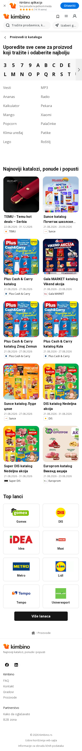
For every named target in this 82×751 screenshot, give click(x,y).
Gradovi (8, 692)
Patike (46, 132)
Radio (45, 96)
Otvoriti (69, 6)
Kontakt (8, 686)
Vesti (7, 87)
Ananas (9, 96)
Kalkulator (11, 105)
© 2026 (41, 735)
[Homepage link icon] (33, 633)
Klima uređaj (13, 132)
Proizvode (10, 697)
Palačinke (48, 123)
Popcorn (10, 123)
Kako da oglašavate (16, 714)
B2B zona (10, 720)
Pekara (46, 105)
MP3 (44, 87)
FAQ (6, 681)
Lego (7, 141)
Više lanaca (41, 616)
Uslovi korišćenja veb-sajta (41, 740)
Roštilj (45, 141)
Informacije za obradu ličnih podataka (41, 746)
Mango (9, 114)
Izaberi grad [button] (69, 25)
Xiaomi (46, 114)
